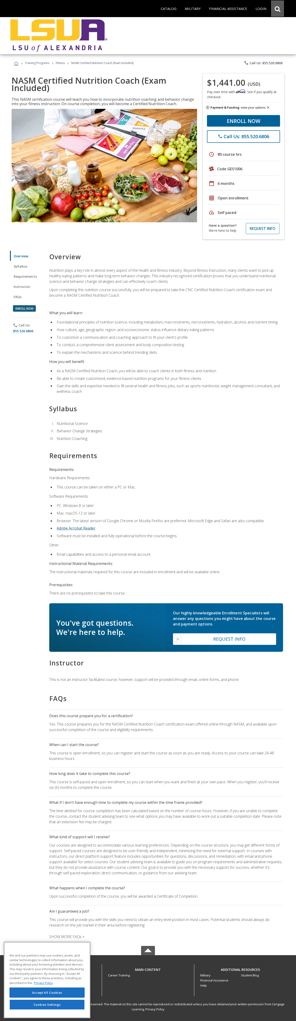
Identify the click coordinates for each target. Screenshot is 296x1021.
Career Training (119, 975)
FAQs (18, 297)
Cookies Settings (47, 1004)
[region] (47, 980)
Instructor (22, 286)
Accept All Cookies (47, 993)
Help (203, 985)
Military (205, 975)
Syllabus (20, 266)
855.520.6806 (23, 331)
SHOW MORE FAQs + (67, 936)
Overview (21, 256)
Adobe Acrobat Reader (76, 528)
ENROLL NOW (243, 120)
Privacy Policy (154, 1009)
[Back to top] (148, 968)
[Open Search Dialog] (277, 8)
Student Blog (250, 975)
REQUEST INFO (262, 228)
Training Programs (37, 63)
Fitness (60, 63)
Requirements (25, 276)
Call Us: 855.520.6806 (263, 63)
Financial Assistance (214, 980)
